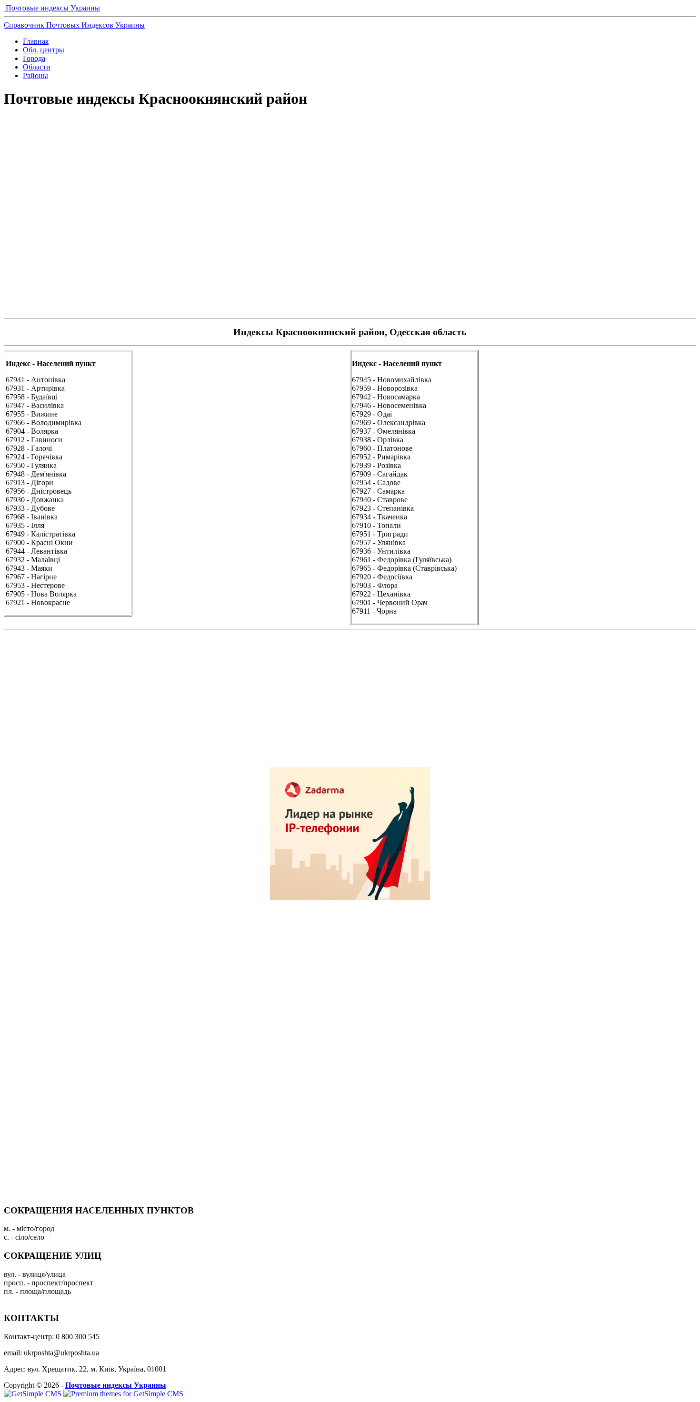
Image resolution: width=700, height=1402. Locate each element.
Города (34, 58)
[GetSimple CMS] (32, 1394)
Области (36, 67)
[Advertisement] (350, 150)
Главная (36, 41)
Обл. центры (43, 50)
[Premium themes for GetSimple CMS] (123, 1394)
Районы (35, 75)
